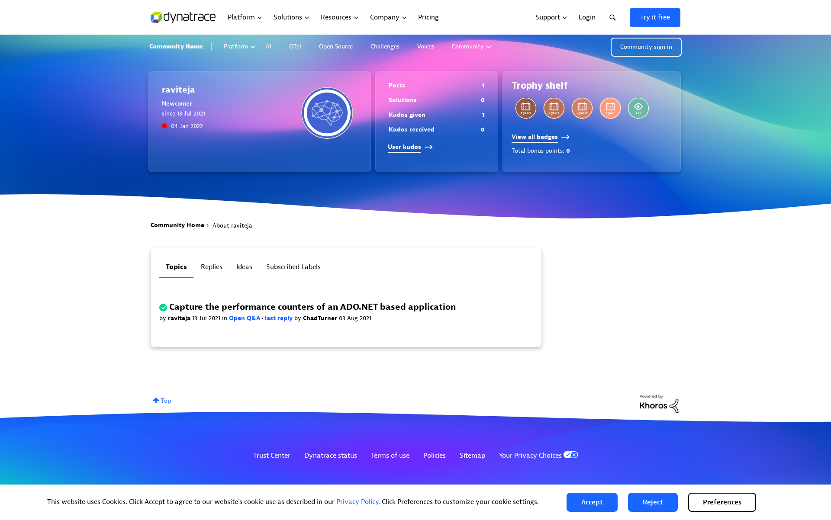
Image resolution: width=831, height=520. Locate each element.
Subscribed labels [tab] (293, 267)
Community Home (176, 46)
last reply (279, 318)
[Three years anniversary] (554, 108)
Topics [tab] (176, 267)
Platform (236, 46)
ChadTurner (321, 318)
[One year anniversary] (610, 108)
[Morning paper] (638, 108)
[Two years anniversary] (582, 108)
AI (268, 46)
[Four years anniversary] (526, 108)
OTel (295, 46)
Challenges (384, 46)
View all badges (535, 137)
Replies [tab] (211, 267)
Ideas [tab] (244, 267)
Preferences (722, 502)
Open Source (336, 46)
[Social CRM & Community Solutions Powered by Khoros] (659, 403)
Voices (425, 46)
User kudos (404, 147)
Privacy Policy (357, 502)
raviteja (180, 318)
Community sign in (646, 47)
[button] (592, 502)
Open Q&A (245, 318)
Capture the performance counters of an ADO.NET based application (312, 307)
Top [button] (166, 400)
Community (468, 46)
